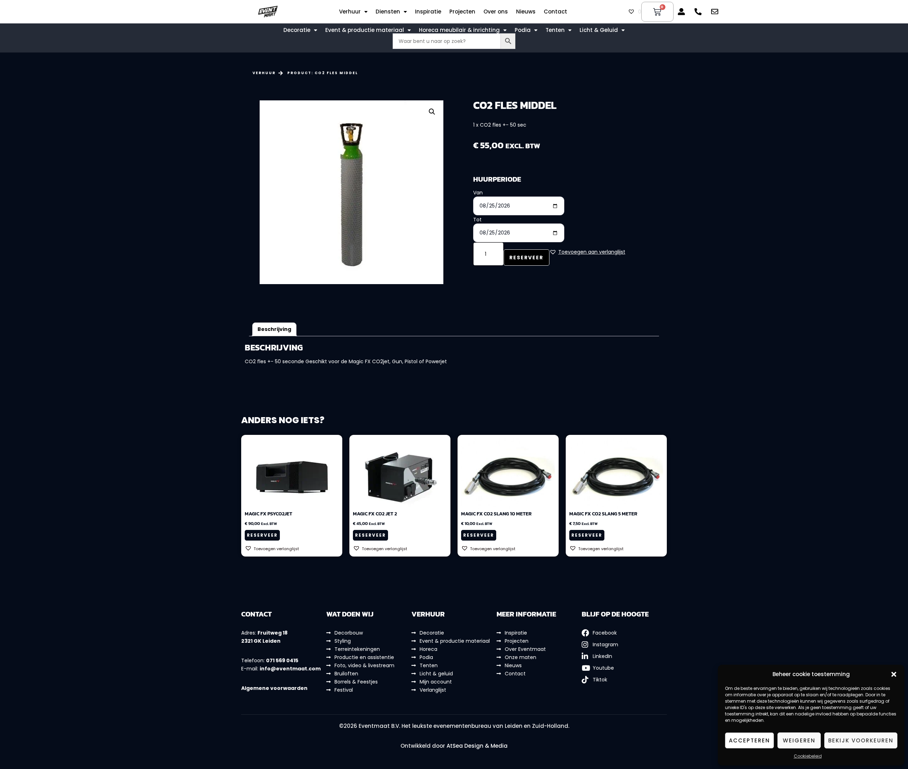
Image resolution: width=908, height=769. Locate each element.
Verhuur (350, 12)
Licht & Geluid (599, 30)
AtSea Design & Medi (475, 745)
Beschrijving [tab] (274, 329)
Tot (477, 219)
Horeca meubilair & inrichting (459, 30)
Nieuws (526, 12)
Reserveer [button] (262, 535)
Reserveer (526, 257)
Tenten (555, 30)
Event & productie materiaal (364, 30)
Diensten (388, 12)
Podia (523, 30)
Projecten (462, 12)
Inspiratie (428, 12)
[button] (893, 674)
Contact (555, 12)
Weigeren (799, 740)
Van (478, 192)
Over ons (495, 12)
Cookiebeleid (808, 756)
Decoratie (296, 30)
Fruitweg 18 (273, 632)
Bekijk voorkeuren (860, 740)
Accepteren (749, 740)
